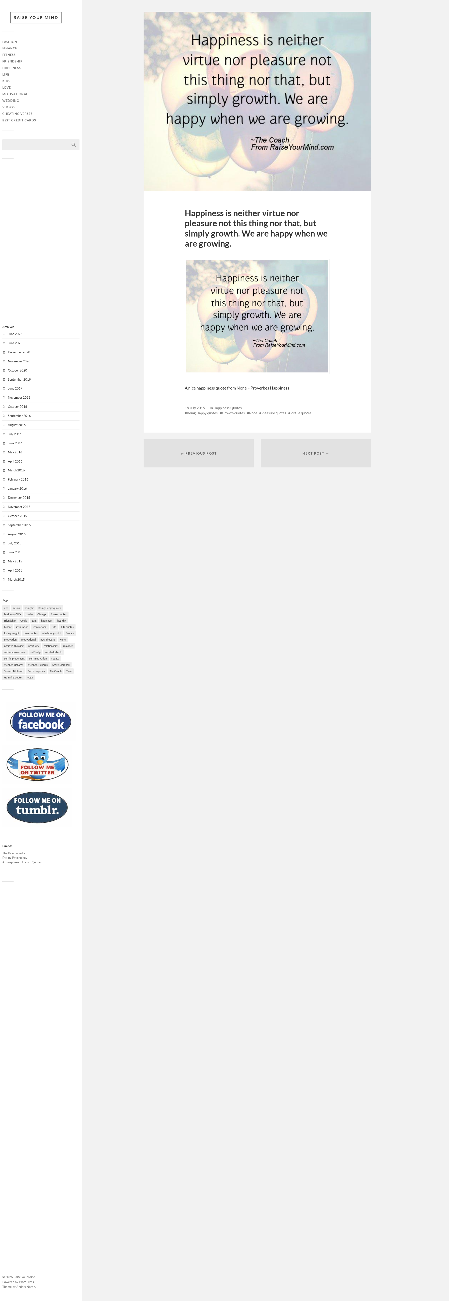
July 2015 (15, 543)
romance (68, 645)
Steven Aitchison (13, 671)
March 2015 (16, 579)
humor (7, 626)
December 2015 (19, 497)
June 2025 (15, 343)
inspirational (40, 626)
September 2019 (19, 379)
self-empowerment (15, 652)
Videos (8, 107)
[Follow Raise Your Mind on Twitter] (37, 782)
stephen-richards (13, 664)
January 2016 (17, 488)
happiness (47, 620)
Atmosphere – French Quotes (22, 862)
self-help (35, 652)
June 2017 (15, 388)
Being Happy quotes (49, 607)
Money (70, 633)
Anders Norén (25, 1287)
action (16, 607)
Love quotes (31, 633)
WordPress (26, 1282)
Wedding (10, 100)
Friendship (12, 61)
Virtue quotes (300, 413)
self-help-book (53, 652)
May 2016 (15, 452)
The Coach (56, 671)
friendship (10, 620)
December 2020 (19, 352)
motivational (28, 639)
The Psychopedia (13, 853)
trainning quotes (13, 677)
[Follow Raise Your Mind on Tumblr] (37, 825)
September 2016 (19, 416)
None (63, 639)
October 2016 (17, 406)
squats (55, 658)
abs (6, 607)
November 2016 (19, 397)
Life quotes (67, 626)
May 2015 (15, 561)
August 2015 (17, 534)
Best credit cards (19, 120)
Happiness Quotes (228, 408)
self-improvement (14, 658)
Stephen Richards (38, 664)
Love (6, 87)
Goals (23, 620)
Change (41, 614)
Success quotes (36, 671)
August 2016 (17, 425)
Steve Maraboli (61, 664)
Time (69, 671)
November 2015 (19, 507)
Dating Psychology (14, 858)
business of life (12, 614)
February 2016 (18, 479)
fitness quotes (59, 614)
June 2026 (15, 334)
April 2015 (15, 570)
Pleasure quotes (273, 413)
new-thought (47, 639)
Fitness (9, 55)
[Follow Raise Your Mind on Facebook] (41, 740)
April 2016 (15, 461)
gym (34, 620)
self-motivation (38, 658)
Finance (9, 48)
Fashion (9, 42)
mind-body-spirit (51, 633)
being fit (29, 607)
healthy (61, 620)
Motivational (15, 94)
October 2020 (17, 370)
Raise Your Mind (36, 17)
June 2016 (15, 443)
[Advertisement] (41, 237)
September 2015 (19, 525)
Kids (6, 81)
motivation (10, 639)
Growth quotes (233, 413)
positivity (33, 645)
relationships (51, 645)
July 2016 (15, 434)
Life (5, 74)
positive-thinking (14, 645)
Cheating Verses (17, 114)
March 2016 (16, 470)
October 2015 (17, 516)
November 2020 (19, 361)
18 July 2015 (195, 408)
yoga (30, 677)
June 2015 (15, 552)
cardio (29, 614)
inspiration (22, 626)
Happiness (11, 68)
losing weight (11, 633)
